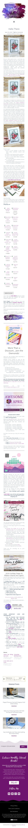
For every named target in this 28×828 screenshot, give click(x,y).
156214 (8, 212)
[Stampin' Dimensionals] (7, 283)
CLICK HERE (13, 295)
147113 (8, 244)
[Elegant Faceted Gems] (15, 247)
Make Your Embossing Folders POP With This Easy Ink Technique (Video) (14, 711)
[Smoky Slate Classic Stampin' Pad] (7, 240)
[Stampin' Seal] (15, 278)
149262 (15, 211)
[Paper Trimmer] (7, 272)
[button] (14, 22)
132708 (15, 244)
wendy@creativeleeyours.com (12, 387)
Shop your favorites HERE (15, 442)
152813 (15, 280)
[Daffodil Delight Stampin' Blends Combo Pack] (7, 249)
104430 (8, 286)
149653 (8, 260)
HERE (11, 543)
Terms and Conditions (14, 808)
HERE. (19, 644)
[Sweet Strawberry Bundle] (7, 209)
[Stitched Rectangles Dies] (7, 265)
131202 (15, 230)
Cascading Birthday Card (17, 655)
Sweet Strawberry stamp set (12, 120)
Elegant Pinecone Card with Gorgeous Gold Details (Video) (14, 703)
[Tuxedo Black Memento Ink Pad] (15, 240)
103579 (15, 273)
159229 (8, 222)
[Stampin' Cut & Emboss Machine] (7, 257)
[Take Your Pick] (15, 265)
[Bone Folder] (7, 277)
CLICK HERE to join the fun (14, 179)
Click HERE (11, 628)
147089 (15, 237)
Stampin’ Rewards (17, 302)
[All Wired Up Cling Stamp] (15, 208)
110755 (15, 287)
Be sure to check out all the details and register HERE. (14, 598)
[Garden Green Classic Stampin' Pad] (15, 233)
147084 (8, 237)
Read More (14, 705)
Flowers (17, 33)
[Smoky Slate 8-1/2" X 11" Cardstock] (15, 226)
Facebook (11, 313)
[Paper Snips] (15, 271)
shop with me (11, 419)
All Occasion (14, 33)
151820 (8, 269)
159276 (15, 221)
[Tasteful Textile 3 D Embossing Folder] (15, 258)
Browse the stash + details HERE (17, 443)
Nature (21, 33)
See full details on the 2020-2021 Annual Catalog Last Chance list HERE (14, 75)
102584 (8, 230)
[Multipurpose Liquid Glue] (15, 284)
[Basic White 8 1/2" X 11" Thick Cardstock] (7, 219)
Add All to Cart (8, 293)
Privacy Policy (14, 805)
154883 (8, 253)
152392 (8, 275)
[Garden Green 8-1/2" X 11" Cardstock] (7, 226)
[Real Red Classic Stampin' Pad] (7, 233)
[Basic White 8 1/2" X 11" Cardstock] (15, 218)
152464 (15, 250)
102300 (8, 279)
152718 (15, 262)
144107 (15, 267)
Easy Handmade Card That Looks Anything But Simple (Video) (14, 732)
